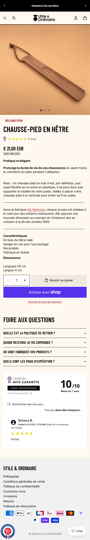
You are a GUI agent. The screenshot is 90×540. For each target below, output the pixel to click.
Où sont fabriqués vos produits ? (27, 351)
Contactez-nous (14, 491)
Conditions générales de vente (24, 481)
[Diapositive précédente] (4, 5)
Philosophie (11, 476)
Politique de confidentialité (21, 486)
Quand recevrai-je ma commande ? (28, 342)
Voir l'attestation (23, 388)
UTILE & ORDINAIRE (50, 533)
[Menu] (5, 18)
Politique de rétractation (19, 506)
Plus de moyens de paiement (45, 301)
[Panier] (85, 18)
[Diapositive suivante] (85, 5)
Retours (8, 501)
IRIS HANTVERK (14, 120)
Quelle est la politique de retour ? (29, 333)
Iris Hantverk (36, 209)
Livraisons (10, 496)
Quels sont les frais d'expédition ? (28, 361)
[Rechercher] (13, 18)
